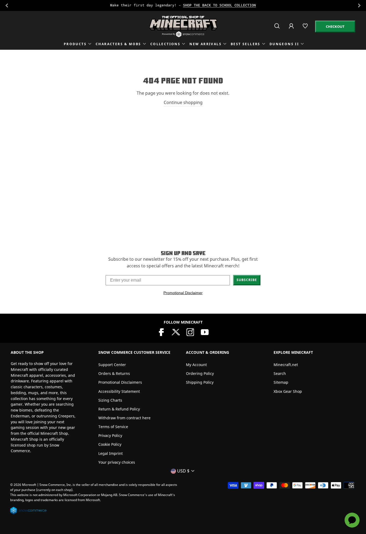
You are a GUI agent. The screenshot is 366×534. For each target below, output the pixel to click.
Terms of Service (113, 426)
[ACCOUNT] (291, 29)
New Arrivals (205, 44)
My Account (196, 364)
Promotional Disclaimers (120, 382)
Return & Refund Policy (119, 409)
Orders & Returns (114, 373)
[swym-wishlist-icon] (305, 28)
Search (280, 373)
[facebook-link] (161, 332)
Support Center (112, 364)
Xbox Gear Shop (288, 391)
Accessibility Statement (119, 391)
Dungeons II (284, 44)
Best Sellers (245, 44)
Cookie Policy (109, 444)
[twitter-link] (176, 332)
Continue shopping (183, 102)
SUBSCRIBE (247, 280)
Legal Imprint (110, 453)
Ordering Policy (200, 373)
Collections (165, 44)
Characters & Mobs (118, 44)
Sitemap (281, 382)
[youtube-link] (205, 332)
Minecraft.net (286, 364)
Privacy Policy (110, 435)
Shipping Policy (200, 382)
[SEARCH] (277, 28)
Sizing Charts (110, 400)
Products (75, 44)
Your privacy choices (116, 462)
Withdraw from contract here (124, 417)
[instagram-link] (190, 332)
